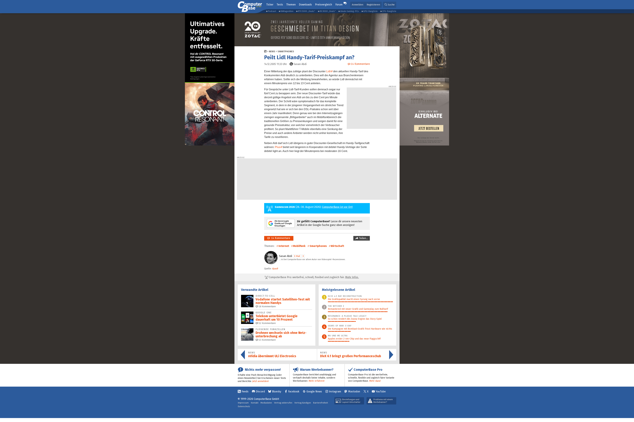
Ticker (269, 4)
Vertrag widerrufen (283, 402)
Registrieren (373, 4)
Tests (280, 4)
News (272, 51)
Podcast (272, 11)
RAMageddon (287, 11)
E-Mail (297, 256)
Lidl (328, 71)
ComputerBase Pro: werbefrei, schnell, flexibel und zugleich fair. (313, 277)
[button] (389, 5)
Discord (260, 391)
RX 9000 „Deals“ (328, 11)
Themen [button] (291, 4)
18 (267, 306)
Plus (277, 147)
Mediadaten (266, 402)
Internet (284, 246)
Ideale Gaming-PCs (349, 11)
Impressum (243, 402)
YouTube (381, 391)
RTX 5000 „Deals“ (306, 11)
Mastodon (354, 391)
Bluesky (276, 391)
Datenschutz (244, 406)
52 (267, 323)
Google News (314, 391)
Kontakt (254, 402)
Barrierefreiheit (320, 402)
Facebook (293, 391)
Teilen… (363, 238)
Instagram (335, 391)
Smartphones (286, 51)
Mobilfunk (299, 246)
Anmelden (357, 4)
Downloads (305, 4)
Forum (339, 4)
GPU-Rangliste (370, 11)
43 (267, 339)
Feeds (245, 391)
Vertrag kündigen (302, 402)
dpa (274, 268)
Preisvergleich (323, 4)
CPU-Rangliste (389, 11)
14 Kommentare (280, 238)
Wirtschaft (337, 246)
